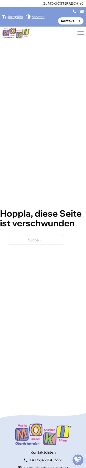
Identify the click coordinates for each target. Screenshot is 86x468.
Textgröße (15, 17)
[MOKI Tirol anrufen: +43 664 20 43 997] (74, 11)
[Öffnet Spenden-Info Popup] (78, 460)
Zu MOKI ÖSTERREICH (60, 3)
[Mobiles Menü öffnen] (80, 33)
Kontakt (67, 21)
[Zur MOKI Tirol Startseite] (43, 434)
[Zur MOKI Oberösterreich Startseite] (16, 32)
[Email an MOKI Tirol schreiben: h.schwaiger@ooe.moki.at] (82, 11)
